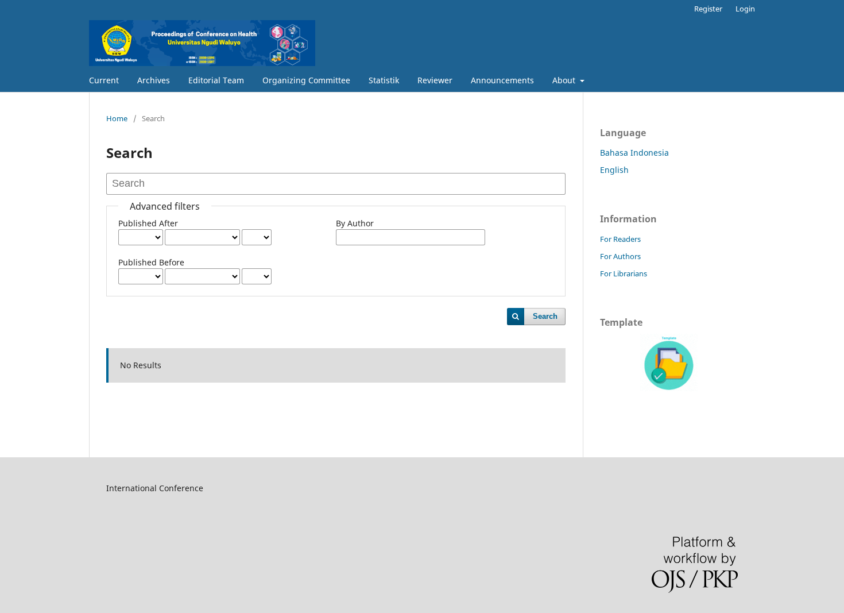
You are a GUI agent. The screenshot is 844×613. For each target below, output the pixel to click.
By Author (355, 223)
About (565, 80)
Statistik (384, 80)
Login (745, 8)
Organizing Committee (306, 80)
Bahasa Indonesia (634, 152)
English (614, 169)
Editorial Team (216, 80)
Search (545, 316)
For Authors (620, 256)
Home (116, 118)
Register (708, 8)
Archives (153, 80)
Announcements (502, 80)
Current (104, 80)
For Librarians (623, 273)
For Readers (620, 239)
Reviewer (434, 80)
